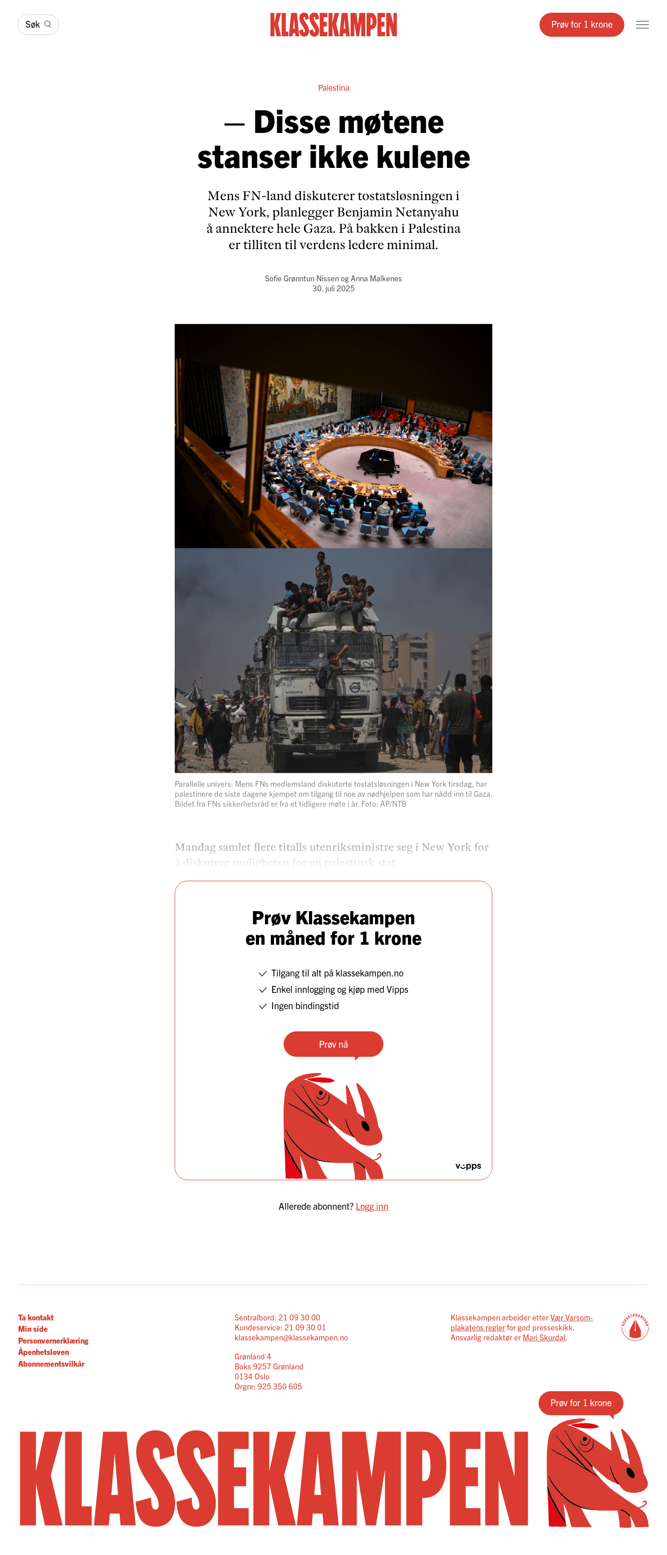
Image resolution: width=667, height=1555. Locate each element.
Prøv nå (333, 1044)
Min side (33, 1328)
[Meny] (642, 24)
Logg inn (372, 1206)
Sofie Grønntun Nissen (302, 278)
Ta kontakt (36, 1317)
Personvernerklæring (53, 1340)
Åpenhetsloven (43, 1351)
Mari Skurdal (544, 1337)
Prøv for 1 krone (582, 23)
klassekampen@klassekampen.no (291, 1337)
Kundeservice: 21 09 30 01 (280, 1327)
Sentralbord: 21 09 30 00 (277, 1317)
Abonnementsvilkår (51, 1363)
